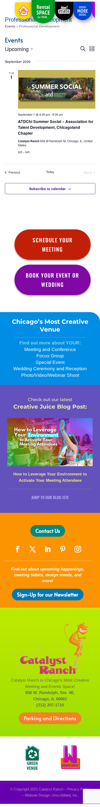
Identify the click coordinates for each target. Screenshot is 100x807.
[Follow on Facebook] (17, 549)
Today (50, 172)
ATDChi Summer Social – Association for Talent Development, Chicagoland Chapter (55, 127)
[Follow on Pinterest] (62, 549)
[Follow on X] (32, 549)
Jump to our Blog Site (50, 497)
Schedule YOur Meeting (53, 244)
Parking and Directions (50, 718)
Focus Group (50, 355)
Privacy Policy (78, 789)
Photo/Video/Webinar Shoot (50, 375)
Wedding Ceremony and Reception (50, 368)
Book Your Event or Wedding (52, 279)
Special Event (50, 362)
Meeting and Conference (50, 349)
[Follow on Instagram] (77, 549)
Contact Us (47, 530)
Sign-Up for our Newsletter (47, 594)
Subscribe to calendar (47, 188)
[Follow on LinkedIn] (47, 549)
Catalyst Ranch (51, 789)
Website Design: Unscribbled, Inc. (51, 795)
